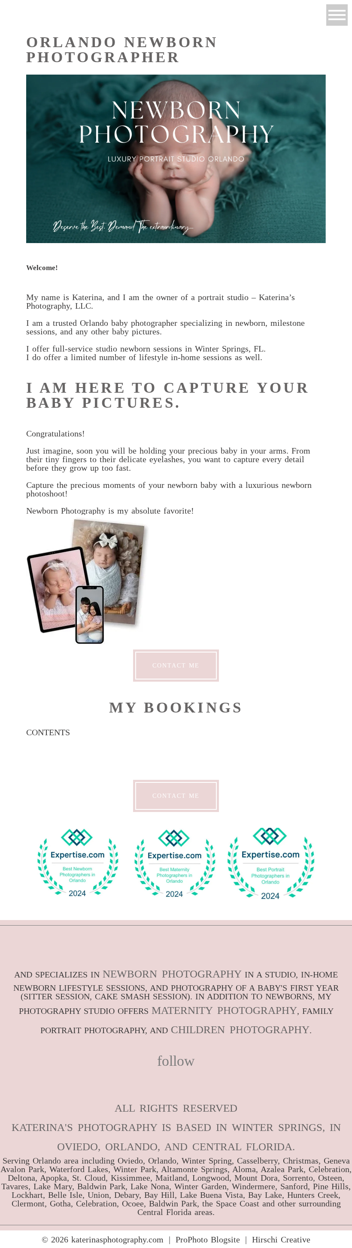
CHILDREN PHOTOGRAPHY (240, 1029)
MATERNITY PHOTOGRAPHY (224, 1010)
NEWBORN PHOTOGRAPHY (172, 974)
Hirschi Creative (281, 1239)
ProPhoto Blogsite (208, 1239)
